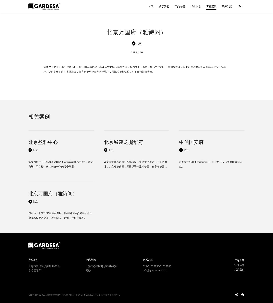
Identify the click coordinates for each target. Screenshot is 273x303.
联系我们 (227, 6)
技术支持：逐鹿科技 (111, 295)
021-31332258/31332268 (157, 266)
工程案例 (211, 6)
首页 (150, 6)
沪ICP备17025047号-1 (89, 295)
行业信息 (196, 6)
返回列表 (137, 52)
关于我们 (164, 6)
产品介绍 (180, 6)
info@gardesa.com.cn (155, 270)
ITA (240, 6)
